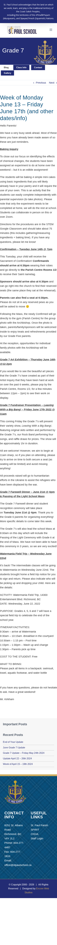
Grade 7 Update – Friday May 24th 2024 (23, 753)
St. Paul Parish (39, 825)
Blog (6, 67)
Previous (41, 82)
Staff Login (37, 838)
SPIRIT (35, 829)
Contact (38, 67)
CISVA (34, 834)
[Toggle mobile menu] (51, 29)
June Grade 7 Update (14, 747)
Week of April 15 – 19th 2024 (18, 764)
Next (51, 82)
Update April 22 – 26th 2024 (17, 758)
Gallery (7, 73)
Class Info (21, 67)
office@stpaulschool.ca (17, 865)
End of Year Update (13, 742)
